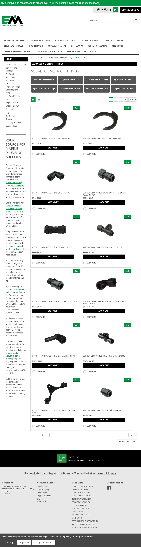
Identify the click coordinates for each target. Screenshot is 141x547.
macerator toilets (13, 183)
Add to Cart (53, 148)
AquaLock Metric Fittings (79, 58)
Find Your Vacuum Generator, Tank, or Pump (13, 90)
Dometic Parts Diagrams (11, 69)
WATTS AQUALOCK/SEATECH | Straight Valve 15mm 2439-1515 (105, 356)
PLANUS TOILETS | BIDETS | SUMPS (81, 51)
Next (132, 100)
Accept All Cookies (43, 542)
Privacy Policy (42, 501)
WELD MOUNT (117, 46)
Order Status (42, 493)
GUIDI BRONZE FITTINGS (65, 40)
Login (97, 9)
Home (33, 58)
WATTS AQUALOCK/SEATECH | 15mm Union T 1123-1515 (102, 247)
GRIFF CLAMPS (77, 46)
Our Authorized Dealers (11, 117)
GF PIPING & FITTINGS (40, 40)
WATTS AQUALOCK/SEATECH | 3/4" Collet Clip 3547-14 (102, 138)
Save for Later (42, 486)
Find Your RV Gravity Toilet (13, 97)
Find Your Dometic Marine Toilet (13, 75)
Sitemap (40, 499)
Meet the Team (11, 126)
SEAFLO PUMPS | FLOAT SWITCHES (18, 51)
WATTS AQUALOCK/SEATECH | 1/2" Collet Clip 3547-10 (51, 138)
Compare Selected (127, 441)
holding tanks (18, 185)
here (113, 473)
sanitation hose (19, 237)
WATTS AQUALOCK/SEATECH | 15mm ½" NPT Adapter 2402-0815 (54, 302)
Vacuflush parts (12, 356)
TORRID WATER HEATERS (114, 40)
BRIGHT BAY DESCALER (13, 46)
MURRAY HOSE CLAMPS (97, 46)
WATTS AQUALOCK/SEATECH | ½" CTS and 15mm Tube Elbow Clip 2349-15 (55, 411)
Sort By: (62, 100)
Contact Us (10, 109)
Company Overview (13, 122)
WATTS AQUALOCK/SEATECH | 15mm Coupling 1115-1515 (52, 247)
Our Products (11, 64)
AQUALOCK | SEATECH (57, 46)
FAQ (7, 113)
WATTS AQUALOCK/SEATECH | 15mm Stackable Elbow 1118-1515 (54, 356)
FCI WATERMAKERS (35, 46)
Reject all (24, 542)
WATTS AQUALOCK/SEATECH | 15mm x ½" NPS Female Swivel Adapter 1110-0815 (104, 194)
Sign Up (107, 9)
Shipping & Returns (13, 106)
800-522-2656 (129, 9)
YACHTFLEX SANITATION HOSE (49, 51)
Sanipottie (18, 211)
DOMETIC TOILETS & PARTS (15, 40)
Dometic (9, 206)
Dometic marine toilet (15, 289)
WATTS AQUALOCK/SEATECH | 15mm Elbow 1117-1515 (51, 193)
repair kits (15, 249)
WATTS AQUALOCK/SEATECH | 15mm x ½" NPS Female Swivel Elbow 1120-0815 (104, 303)
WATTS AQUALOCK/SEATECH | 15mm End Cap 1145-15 (102, 410)
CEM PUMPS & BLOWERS (89, 40)
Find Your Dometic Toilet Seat (13, 82)
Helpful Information (13, 102)
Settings (9, 542)
